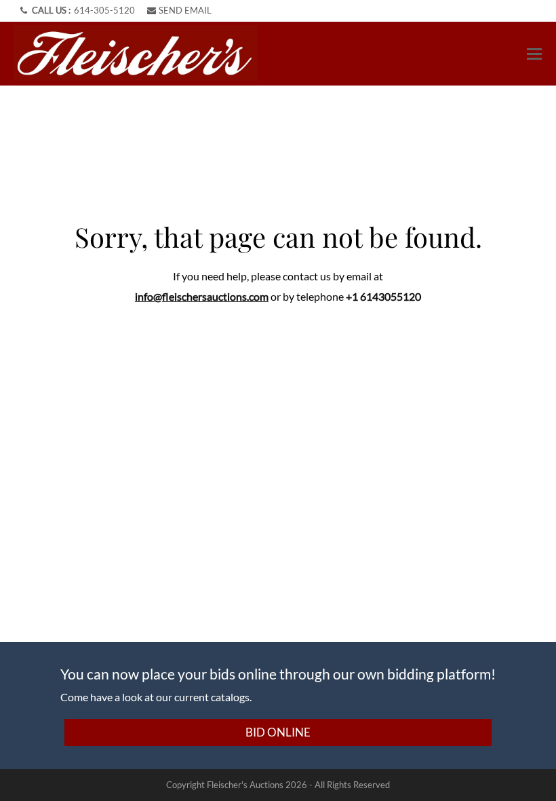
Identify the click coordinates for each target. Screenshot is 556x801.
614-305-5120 (104, 10)
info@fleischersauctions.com (202, 296)
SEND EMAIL (185, 10)
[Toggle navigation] (534, 54)
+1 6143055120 (383, 296)
